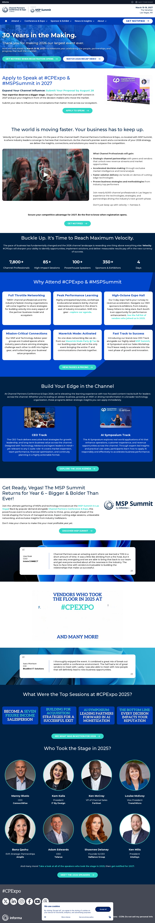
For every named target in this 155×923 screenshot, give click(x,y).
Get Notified (135, 20)
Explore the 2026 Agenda (75, 469)
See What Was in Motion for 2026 (75, 736)
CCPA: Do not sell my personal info (136, 917)
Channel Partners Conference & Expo (68, 509)
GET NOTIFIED (75, 223)
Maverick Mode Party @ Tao (81, 341)
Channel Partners (13, 901)
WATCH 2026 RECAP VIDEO (81, 59)
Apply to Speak (75, 110)
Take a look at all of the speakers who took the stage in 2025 (72, 866)
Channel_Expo (5, 901)
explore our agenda (80, 312)
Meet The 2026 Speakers (75, 875)
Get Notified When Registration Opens (29, 59)
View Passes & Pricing (75, 367)
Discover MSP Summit (75, 531)
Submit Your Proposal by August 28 (70, 90)
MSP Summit (143, 341)
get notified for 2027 (122, 866)
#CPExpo (11, 891)
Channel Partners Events (29, 901)
